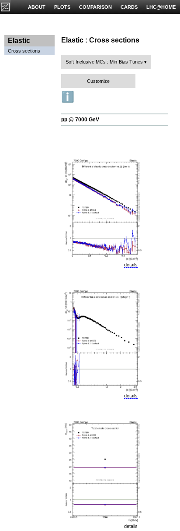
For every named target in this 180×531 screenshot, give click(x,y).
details (131, 264)
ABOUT (36, 7)
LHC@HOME (161, 7)
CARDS (129, 7)
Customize (98, 81)
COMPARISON (95, 7)
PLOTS (62, 7)
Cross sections (24, 50)
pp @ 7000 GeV (80, 120)
